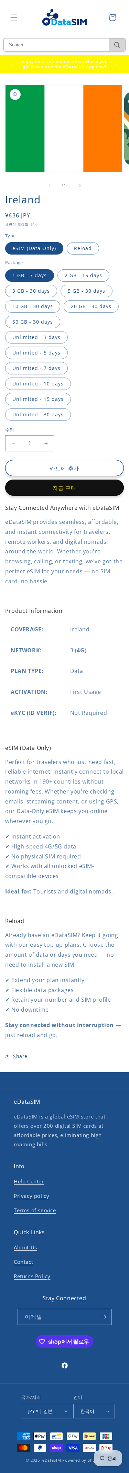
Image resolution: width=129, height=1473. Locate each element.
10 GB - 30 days (32, 306)
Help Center (29, 1181)
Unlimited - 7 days (36, 368)
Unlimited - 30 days (38, 414)
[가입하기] (103, 1317)
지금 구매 (64, 487)
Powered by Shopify (82, 1460)
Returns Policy (32, 1276)
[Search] (117, 44)
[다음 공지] (116, 64)
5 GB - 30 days (86, 291)
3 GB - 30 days (31, 291)
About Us (25, 1247)
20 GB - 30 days (91, 306)
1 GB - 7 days (29, 275)
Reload (83, 248)
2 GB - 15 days (83, 275)
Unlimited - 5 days (36, 352)
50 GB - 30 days (32, 321)
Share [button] (20, 1056)
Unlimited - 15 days (38, 399)
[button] (13, 17)
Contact (23, 1261)
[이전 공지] (12, 64)
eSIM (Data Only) (34, 248)
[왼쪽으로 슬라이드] (49, 185)
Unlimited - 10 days (38, 383)
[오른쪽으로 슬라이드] (79, 185)
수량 (9, 430)
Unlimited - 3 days (36, 337)
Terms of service (35, 1210)
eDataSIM (51, 1460)
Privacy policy (31, 1195)
